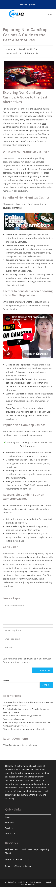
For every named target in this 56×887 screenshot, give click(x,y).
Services (9, 828)
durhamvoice (12, 53)
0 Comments (31, 53)
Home (8, 817)
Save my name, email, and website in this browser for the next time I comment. (27, 660)
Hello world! (33, 745)
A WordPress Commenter (14, 745)
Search (6, 680)
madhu (9, 49)
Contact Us (10, 833)
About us (9, 822)
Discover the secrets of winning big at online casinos (25, 729)
